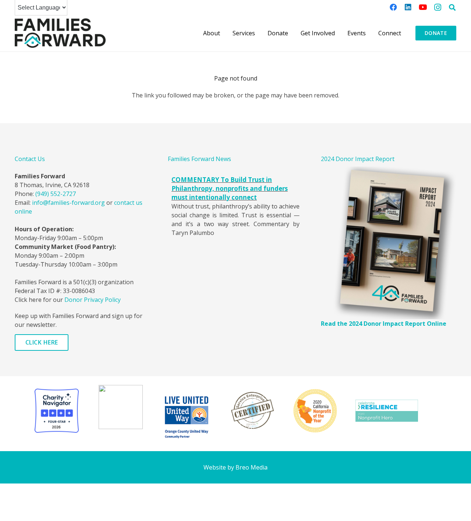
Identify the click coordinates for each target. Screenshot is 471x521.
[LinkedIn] (408, 7)
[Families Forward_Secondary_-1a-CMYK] (60, 33)
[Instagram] (437, 7)
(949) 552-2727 (55, 194)
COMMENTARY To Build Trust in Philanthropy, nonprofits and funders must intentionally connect (229, 188)
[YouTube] (422, 7)
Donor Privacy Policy (92, 300)
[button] (452, 7)
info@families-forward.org (68, 203)
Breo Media (252, 467)
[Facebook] (393, 7)
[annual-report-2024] (388, 243)
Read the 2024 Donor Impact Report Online (383, 324)
